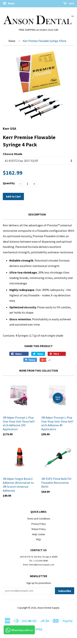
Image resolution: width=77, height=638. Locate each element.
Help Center (38, 534)
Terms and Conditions (38, 518)
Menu (10, 3)
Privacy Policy (38, 523)
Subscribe (64, 591)
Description (37, 214)
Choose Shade (12, 154)
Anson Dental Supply (48, 607)
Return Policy (39, 529)
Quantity (9, 183)
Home (11, 41)
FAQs (38, 539)
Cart (71, 3)
